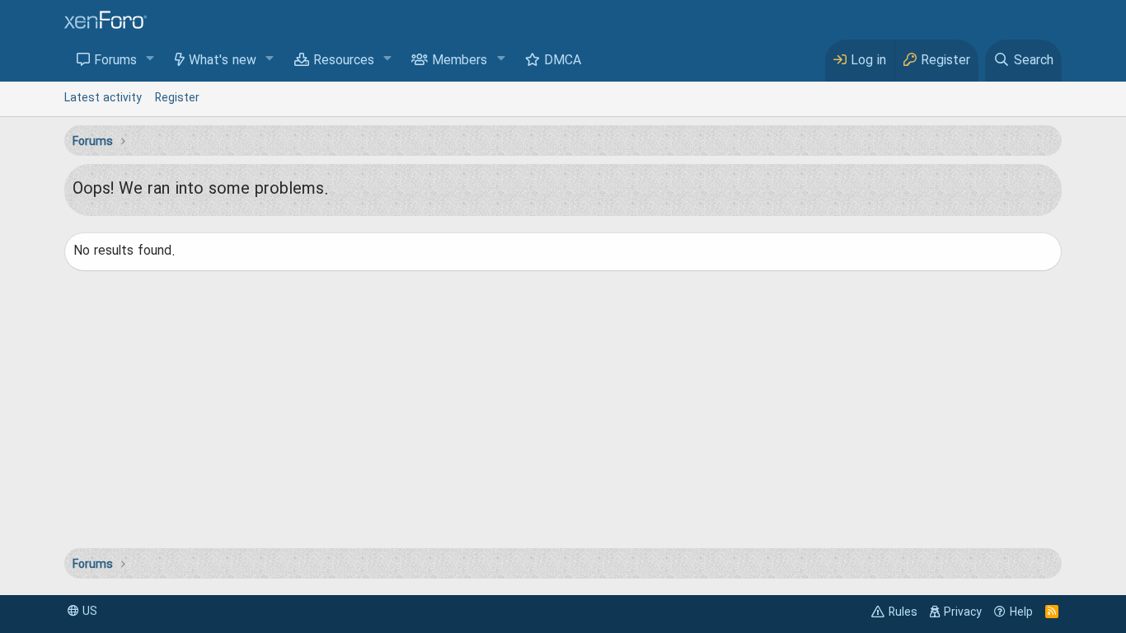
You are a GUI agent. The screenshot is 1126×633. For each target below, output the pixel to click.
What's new (222, 61)
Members (459, 61)
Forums (115, 61)
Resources (343, 61)
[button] (150, 60)
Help (1021, 612)
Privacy (963, 612)
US (88, 612)
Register (177, 98)
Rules (903, 612)
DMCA (562, 61)
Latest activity (103, 98)
